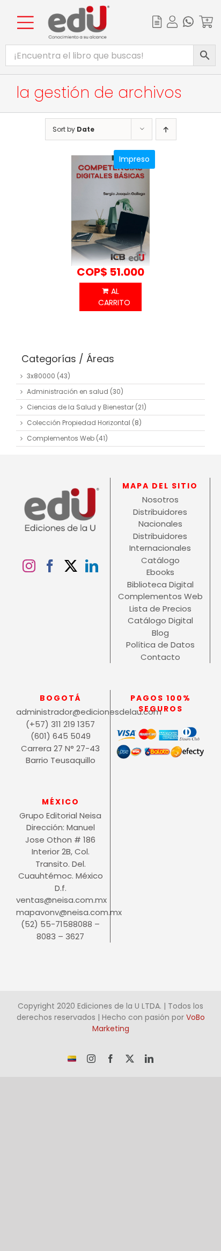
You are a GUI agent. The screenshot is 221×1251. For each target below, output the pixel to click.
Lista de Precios (160, 608)
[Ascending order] (166, 129)
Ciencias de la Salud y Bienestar (80, 407)
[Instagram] (29, 565)
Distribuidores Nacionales (160, 518)
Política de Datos (160, 644)
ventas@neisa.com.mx (60, 899)
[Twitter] (70, 565)
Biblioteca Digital (160, 584)
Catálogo (160, 560)
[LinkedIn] (91, 565)
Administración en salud (67, 391)
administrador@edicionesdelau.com (60, 711)
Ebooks (160, 572)
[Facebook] (49, 565)
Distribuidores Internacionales (160, 542)
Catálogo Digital (160, 620)
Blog (160, 632)
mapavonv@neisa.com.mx (60, 912)
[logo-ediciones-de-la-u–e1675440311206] (78, 9)
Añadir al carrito (110, 297)
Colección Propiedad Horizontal (78, 422)
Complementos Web (60, 438)
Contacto (160, 657)
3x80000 (41, 375)
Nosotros (160, 499)
